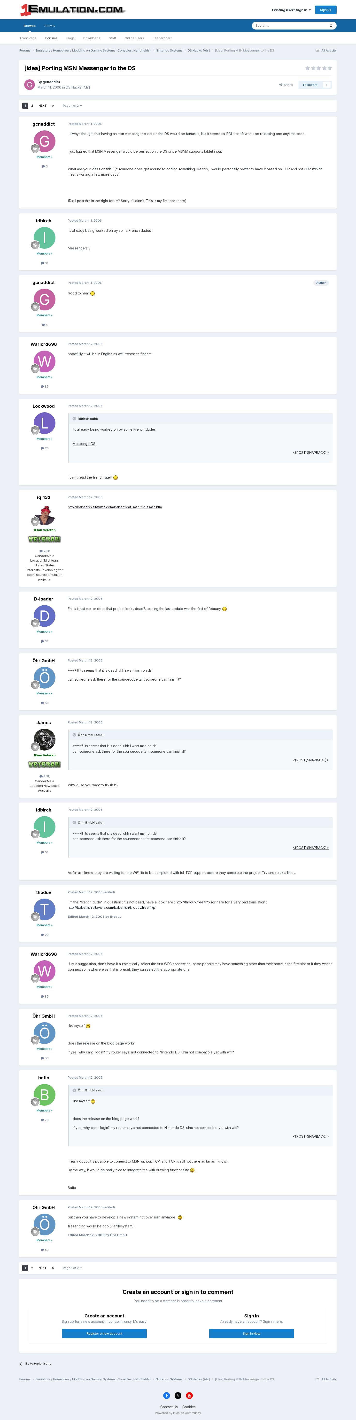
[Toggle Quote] (75, 419)
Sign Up (326, 10)
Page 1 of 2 (71, 105)
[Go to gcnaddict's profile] (29, 84)
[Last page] (53, 106)
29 (46, 935)
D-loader (43, 598)
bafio (43, 1077)
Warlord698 (44, 344)
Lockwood (44, 406)
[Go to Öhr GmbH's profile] (44, 678)
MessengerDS (79, 248)
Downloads (91, 38)
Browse (30, 26)
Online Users (134, 38)
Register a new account (104, 1333)
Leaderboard (162, 38)
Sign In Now (251, 1333)
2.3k (46, 551)
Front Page (28, 38)
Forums (51, 38)
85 (46, 386)
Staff (112, 38)
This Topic (311, 25)
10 (46, 263)
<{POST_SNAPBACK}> (311, 453)
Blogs (70, 38)
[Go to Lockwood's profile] (44, 423)
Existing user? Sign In (290, 10)
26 (46, 448)
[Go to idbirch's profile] (44, 238)
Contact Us (169, 1407)
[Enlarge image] (92, 293)
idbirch (43, 220)
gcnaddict (51, 82)
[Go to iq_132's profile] (44, 514)
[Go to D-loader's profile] (44, 616)
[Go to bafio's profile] (44, 1095)
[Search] (331, 26)
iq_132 (43, 497)
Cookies (189, 1407)
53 (46, 703)
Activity (49, 26)
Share (287, 85)
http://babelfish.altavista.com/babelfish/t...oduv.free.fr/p (111, 907)
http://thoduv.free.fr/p (193, 902)
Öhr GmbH (43, 660)
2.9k (46, 776)
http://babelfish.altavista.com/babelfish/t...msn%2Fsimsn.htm (115, 507)
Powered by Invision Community (178, 1413)
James (43, 722)
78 (46, 1120)
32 (46, 641)
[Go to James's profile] (44, 740)
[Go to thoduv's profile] (44, 909)
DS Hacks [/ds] (78, 87)
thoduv (43, 892)
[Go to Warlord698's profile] (44, 361)
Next (43, 105)
